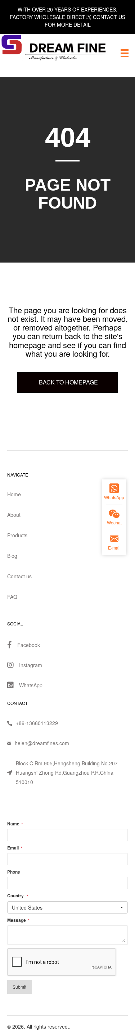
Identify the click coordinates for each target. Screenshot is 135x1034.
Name (15, 824)
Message (18, 920)
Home (14, 494)
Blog (12, 555)
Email (14, 848)
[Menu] (124, 52)
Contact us (19, 576)
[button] (67, 907)
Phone (13, 872)
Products (17, 535)
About (14, 514)
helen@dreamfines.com (42, 743)
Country (17, 896)
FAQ (12, 596)
